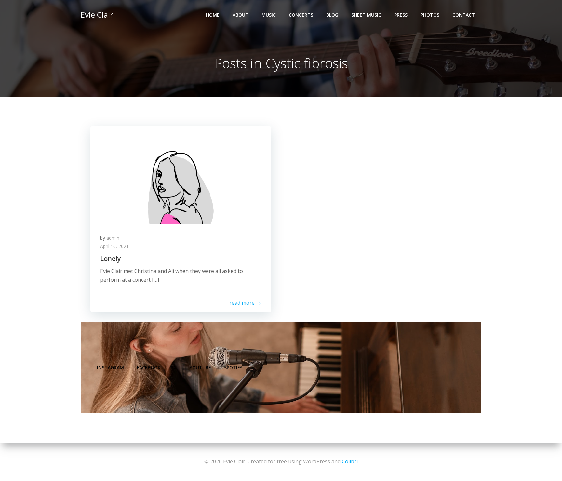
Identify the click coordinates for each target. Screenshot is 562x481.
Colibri (350, 461)
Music (268, 15)
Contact (463, 15)
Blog (332, 15)
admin (112, 238)
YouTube (200, 367)
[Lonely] (180, 174)
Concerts (301, 15)
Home (213, 15)
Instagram (110, 367)
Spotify (233, 367)
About (240, 15)
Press (401, 15)
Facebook (149, 367)
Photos (430, 15)
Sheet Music (366, 15)
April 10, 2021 (114, 246)
